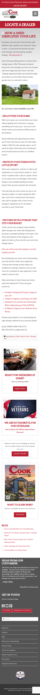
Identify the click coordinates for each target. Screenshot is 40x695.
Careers (4, 632)
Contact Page (13, 599)
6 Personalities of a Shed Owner (15, 550)
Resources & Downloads (10, 641)
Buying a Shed (15, 336)
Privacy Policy (6, 646)
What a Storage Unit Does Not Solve (17, 546)
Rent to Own (25, 336)
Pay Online (6, 610)
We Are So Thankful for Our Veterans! (20, 424)
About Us (5, 628)
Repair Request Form (9, 655)
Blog (3, 637)
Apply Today (20, 389)
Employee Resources (9, 663)
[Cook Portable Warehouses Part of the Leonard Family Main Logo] (10, 13)
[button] (35, 13)
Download (20, 514)
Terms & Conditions (8, 650)
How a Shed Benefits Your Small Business (19, 529)
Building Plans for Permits (22, 610)
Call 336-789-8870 (20, 5)
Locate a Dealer (20, 454)
